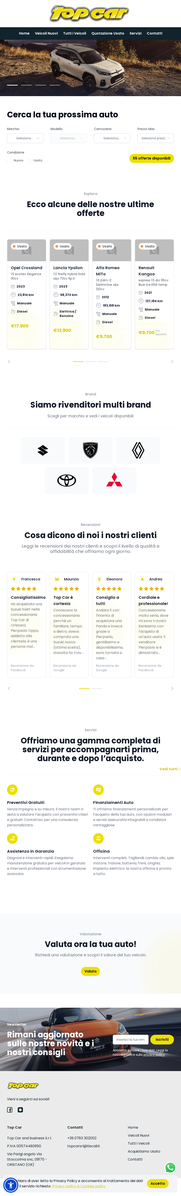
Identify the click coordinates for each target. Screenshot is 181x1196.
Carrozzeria (102, 129)
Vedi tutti (169, 769)
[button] (10, 1185)
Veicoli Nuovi (46, 33)
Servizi (135, 33)
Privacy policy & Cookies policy (79, 1186)
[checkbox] (9, 161)
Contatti (154, 33)
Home (24, 33)
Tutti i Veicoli (74, 33)
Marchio (13, 129)
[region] (90, 301)
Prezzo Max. (146, 129)
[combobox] (25, 138)
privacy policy (154, 1054)
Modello (56, 129)
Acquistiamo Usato (144, 1151)
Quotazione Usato (107, 33)
